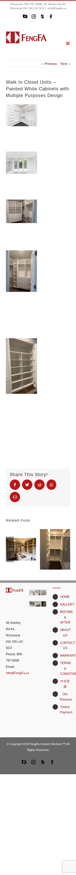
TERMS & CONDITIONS (65, 668)
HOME (65, 596)
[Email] (15, 497)
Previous (51, 63)
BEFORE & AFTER (65, 617)
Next (64, 63)
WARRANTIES (65, 655)
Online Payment (65, 709)
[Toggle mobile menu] (68, 43)
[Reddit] (39, 484)
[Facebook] (15, 484)
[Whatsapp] (51, 484)
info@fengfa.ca (57, 8)
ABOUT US (65, 632)
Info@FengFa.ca (17, 673)
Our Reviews (65, 696)
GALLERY (65, 604)
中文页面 (65, 684)
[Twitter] (27, 484)
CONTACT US (65, 645)
